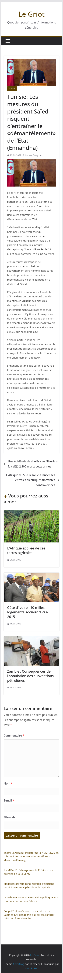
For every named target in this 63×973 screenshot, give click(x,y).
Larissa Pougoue (33, 155)
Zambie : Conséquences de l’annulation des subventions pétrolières (30, 676)
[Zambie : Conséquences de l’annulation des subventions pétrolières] (31, 639)
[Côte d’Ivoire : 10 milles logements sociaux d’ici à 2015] (31, 575)
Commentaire (14, 735)
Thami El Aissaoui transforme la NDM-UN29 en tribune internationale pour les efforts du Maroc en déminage (31, 856)
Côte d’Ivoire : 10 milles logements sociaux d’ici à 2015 (27, 612)
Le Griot (31, 14)
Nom (8, 783)
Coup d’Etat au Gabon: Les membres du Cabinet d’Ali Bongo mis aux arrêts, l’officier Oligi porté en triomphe (29, 914)
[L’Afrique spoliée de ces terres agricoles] (31, 512)
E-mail (9, 800)
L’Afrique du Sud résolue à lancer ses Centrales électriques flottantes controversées (30, 480)
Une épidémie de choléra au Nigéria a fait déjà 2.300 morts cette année (33, 463)
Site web (9, 817)
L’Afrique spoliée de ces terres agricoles (26, 550)
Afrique (12, 88)
